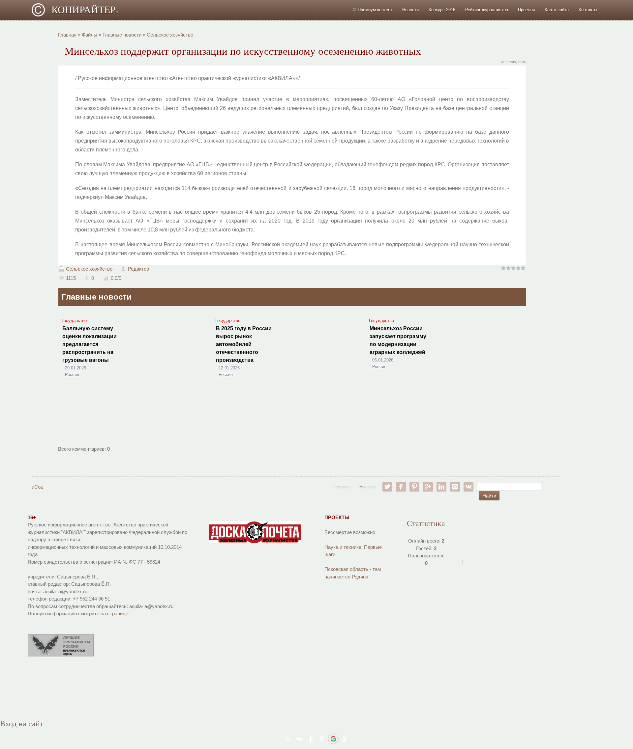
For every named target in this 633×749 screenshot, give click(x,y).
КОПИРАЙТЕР (84, 9)
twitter (387, 487)
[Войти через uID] (288, 739)
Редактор (138, 269)
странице (117, 613)
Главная (67, 35)
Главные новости (122, 35)
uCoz (37, 487)
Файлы (89, 35)
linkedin (441, 487)
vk (468, 487)
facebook (401, 487)
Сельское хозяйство (170, 35)
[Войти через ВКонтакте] (299, 739)
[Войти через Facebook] (311, 739)
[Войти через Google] (333, 739)
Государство (74, 320)
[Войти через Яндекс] (322, 739)
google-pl (428, 487)
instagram (455, 487)
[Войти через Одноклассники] (345, 739)
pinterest (414, 487)
